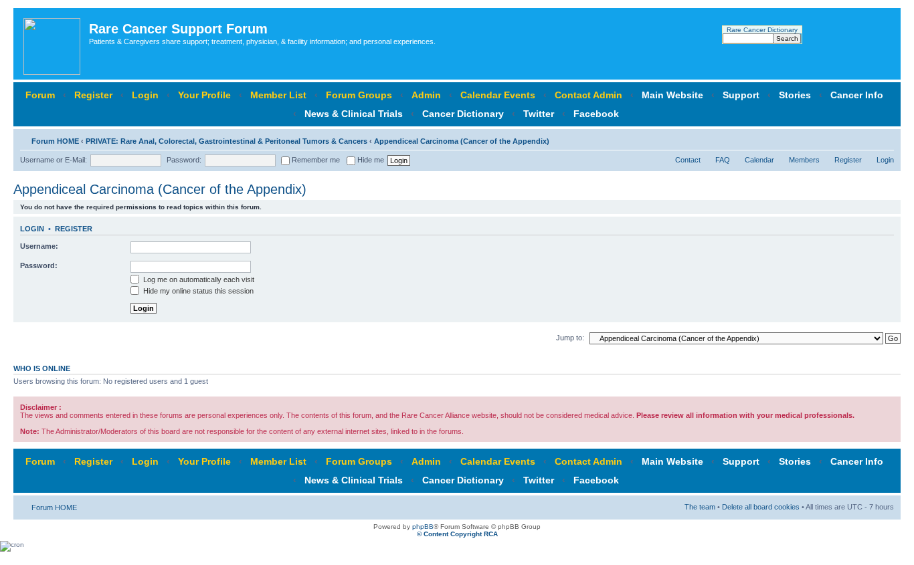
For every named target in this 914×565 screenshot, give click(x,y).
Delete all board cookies (761, 507)
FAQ (722, 160)
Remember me (315, 160)
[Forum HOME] (53, 43)
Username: (39, 246)
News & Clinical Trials (353, 113)
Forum (40, 95)
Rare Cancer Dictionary (762, 29)
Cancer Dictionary (463, 113)
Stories (795, 95)
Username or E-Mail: (53, 160)
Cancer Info (856, 95)
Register (93, 95)
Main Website (672, 95)
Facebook (596, 113)
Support (741, 95)
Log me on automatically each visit (197, 279)
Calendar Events (497, 95)
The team (699, 507)
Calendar (759, 160)
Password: (184, 160)
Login (145, 95)
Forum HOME (55, 141)
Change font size (884, 138)
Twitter (538, 113)
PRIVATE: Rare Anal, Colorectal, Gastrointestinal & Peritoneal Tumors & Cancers (226, 141)
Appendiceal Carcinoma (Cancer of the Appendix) (461, 141)
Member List (278, 95)
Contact (688, 160)
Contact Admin (588, 95)
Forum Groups (359, 95)
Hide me (369, 160)
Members (804, 160)
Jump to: (570, 338)
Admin (426, 95)
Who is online (41, 368)
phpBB (423, 526)
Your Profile (204, 95)
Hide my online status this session (197, 291)
